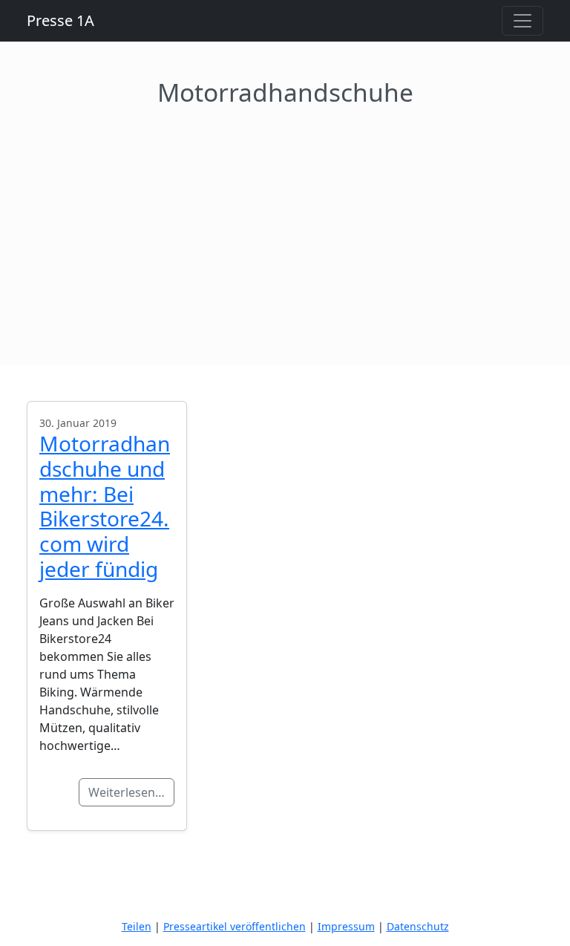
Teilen (136, 926)
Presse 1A (60, 20)
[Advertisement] (285, 218)
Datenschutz (418, 926)
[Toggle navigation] (522, 21)
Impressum (346, 926)
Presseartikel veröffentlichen (234, 926)
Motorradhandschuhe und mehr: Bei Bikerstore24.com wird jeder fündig (104, 506)
